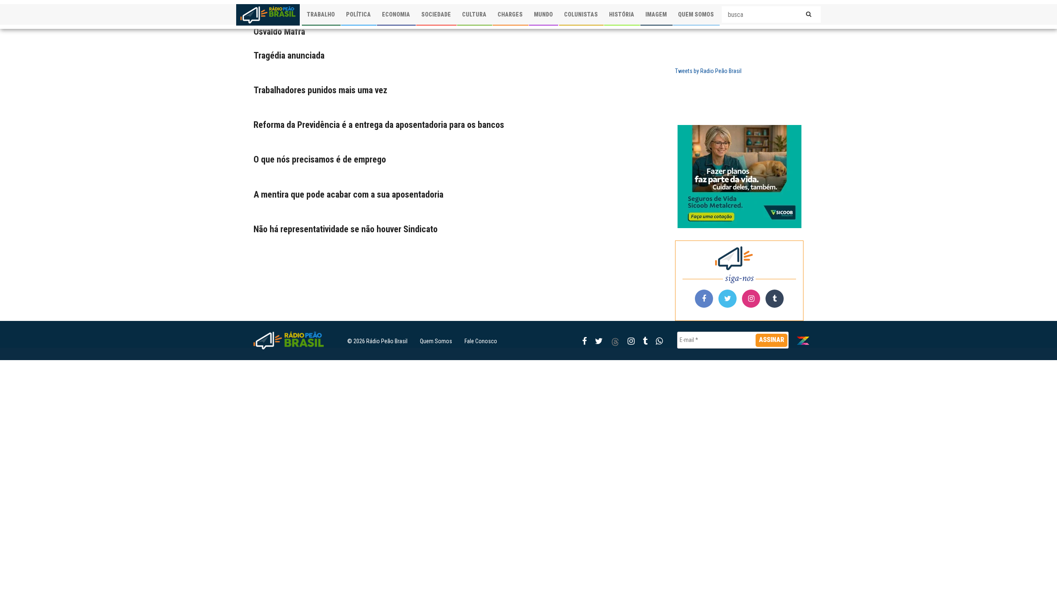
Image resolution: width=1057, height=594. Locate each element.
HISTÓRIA (621, 14)
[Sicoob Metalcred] (739, 176)
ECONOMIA (396, 14)
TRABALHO (321, 14)
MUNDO (543, 14)
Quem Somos (436, 341)
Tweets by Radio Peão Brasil (708, 71)
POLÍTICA (358, 14)
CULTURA (474, 14)
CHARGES (510, 14)
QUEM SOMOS (696, 14)
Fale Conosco (481, 341)
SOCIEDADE (436, 14)
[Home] (268, 15)
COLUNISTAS (581, 14)
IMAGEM (656, 14)
